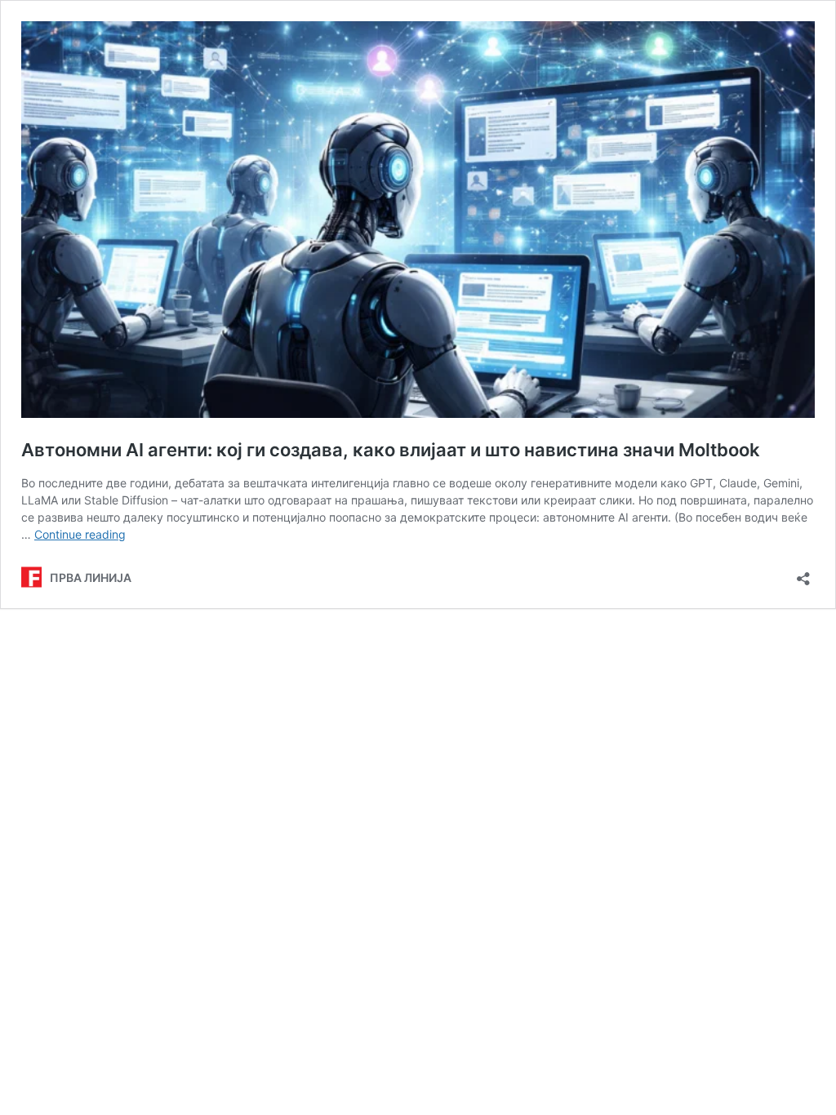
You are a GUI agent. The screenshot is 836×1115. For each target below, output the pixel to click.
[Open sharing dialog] (803, 573)
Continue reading (80, 534)
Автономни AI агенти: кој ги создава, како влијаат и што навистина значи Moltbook (390, 449)
